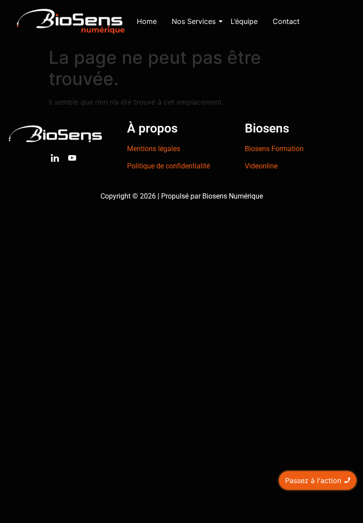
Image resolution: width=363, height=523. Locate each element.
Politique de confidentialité (168, 166)
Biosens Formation (274, 148)
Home (147, 21)
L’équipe (244, 21)
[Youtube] (72, 158)
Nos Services (194, 21)
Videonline (261, 166)
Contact (286, 21)
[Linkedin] (54, 158)
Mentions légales (153, 148)
